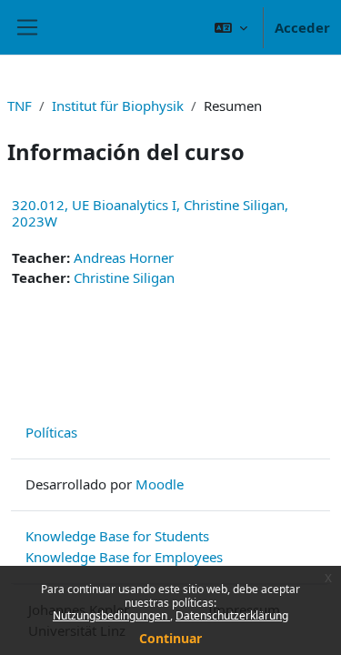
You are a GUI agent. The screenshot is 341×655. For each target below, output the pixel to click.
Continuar (170, 638)
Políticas (51, 432)
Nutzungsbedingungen (111, 615)
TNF (19, 105)
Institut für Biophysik (118, 105)
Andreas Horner (124, 257)
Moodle (159, 484)
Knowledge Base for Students (117, 536)
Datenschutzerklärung (232, 615)
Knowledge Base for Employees (124, 557)
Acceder (302, 27)
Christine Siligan (124, 277)
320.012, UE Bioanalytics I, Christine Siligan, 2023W (150, 213)
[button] (231, 27)
